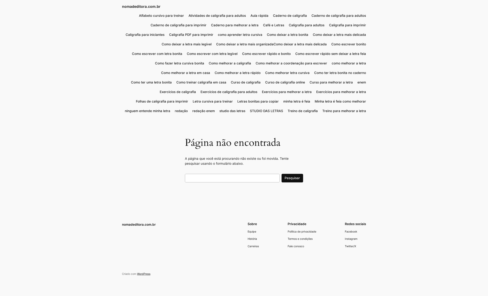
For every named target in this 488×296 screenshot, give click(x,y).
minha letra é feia (296, 101)
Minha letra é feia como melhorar (340, 101)
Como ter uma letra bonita (151, 82)
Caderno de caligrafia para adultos (338, 16)
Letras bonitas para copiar (258, 101)
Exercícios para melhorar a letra (287, 92)
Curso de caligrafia (246, 82)
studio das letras (232, 111)
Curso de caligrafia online (285, 82)
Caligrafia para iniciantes (145, 35)
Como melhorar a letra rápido (238, 73)
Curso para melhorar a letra (331, 82)
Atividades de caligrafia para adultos (217, 16)
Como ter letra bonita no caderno (340, 73)
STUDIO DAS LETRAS (266, 111)
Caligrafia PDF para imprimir (191, 35)
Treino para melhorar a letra (344, 111)
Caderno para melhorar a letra (234, 25)
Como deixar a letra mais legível (187, 44)
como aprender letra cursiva (240, 35)
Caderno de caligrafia (290, 16)
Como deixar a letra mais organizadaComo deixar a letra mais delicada (271, 44)
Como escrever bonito (348, 44)
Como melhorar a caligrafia (230, 63)
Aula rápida (259, 16)
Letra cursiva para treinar (213, 101)
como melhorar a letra (349, 63)
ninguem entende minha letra (147, 111)
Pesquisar (292, 178)
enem (361, 82)
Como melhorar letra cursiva (287, 73)
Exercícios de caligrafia (178, 92)
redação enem (203, 111)
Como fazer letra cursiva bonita (179, 63)
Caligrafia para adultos (306, 25)
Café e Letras (273, 25)
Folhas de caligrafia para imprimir (162, 101)
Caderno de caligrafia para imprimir (178, 25)
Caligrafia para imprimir (347, 25)
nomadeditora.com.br (141, 6)
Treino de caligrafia (303, 111)
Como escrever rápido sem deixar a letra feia (330, 54)
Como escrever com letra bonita (157, 54)
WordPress (143, 273)
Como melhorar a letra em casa (185, 73)
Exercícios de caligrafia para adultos (229, 92)
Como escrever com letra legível (212, 54)
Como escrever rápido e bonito (266, 54)
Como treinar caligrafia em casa (201, 82)
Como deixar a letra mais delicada (339, 35)
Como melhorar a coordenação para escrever (291, 63)
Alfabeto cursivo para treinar (161, 16)
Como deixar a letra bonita (287, 35)
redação (181, 111)
